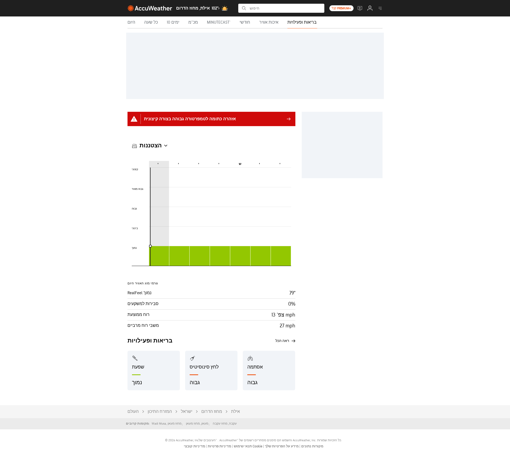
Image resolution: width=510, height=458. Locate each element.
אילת (235, 411)
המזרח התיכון (160, 411)
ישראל (186, 411)
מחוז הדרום (211, 411)
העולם (133, 411)
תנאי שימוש (242, 446)
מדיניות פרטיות (219, 446)
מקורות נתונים (312, 446)
